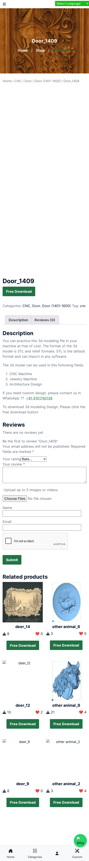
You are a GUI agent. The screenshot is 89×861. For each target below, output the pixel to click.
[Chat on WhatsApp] (80, 840)
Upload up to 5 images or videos (31, 490)
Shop (40, 50)
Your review (14, 464)
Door (28, 81)
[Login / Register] (57, 853)
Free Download (19, 291)
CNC (18, 81)
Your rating (12, 459)
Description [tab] (18, 320)
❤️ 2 (39, 712)
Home (23, 50)
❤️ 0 (39, 634)
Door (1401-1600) (48, 81)
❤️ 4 (82, 712)
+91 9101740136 (39, 398)
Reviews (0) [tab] (45, 320)
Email (7, 521)
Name (7, 507)
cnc (83, 306)
